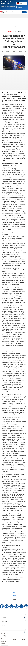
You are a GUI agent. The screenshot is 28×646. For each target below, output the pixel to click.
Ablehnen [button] (15, 639)
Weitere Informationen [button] (4, 644)
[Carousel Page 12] (15, 51)
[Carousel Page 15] (19, 51)
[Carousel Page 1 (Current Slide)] (2, 51)
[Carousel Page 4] (6, 51)
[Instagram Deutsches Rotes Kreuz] (16, 606)
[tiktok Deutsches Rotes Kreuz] (11, 606)
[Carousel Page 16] (20, 51)
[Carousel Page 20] (25, 51)
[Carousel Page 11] (14, 51)
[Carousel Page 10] (13, 51)
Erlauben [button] (23, 639)
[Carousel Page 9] (12, 51)
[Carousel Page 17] (21, 51)
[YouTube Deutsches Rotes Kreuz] (6, 606)
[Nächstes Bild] (24, 69)
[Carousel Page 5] (7, 51)
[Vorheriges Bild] (3, 69)
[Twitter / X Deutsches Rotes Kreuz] (21, 606)
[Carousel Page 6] (8, 51)
